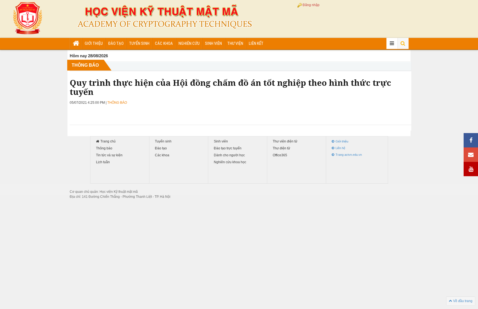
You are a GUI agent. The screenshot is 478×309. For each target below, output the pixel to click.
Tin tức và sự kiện (109, 155)
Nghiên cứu (188, 43)
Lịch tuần (103, 162)
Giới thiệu (94, 43)
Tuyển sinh (139, 43)
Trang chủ (108, 141)
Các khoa (164, 43)
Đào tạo (116, 43)
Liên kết (256, 43)
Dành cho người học (229, 155)
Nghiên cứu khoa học (230, 162)
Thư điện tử (281, 148)
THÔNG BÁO (85, 65)
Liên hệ (340, 148)
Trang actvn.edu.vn (349, 154)
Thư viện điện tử (285, 141)
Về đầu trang (462, 301)
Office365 (280, 155)
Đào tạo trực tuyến (227, 148)
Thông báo (104, 148)
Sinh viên (213, 43)
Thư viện (235, 43)
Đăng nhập (311, 5)
